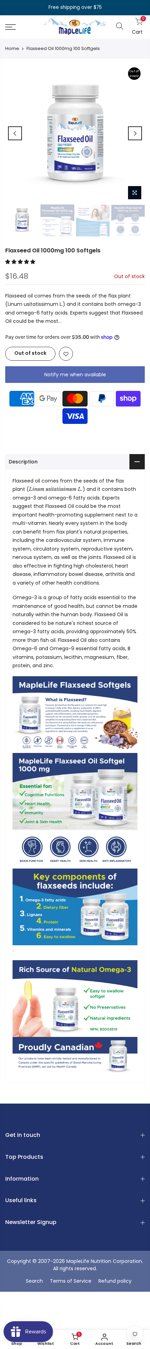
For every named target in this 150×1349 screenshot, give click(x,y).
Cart (136, 26)
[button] (21, 261)
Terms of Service (70, 1280)
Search (34, 1280)
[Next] (135, 133)
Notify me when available (75, 374)
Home (12, 48)
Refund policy (115, 1280)
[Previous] (15, 133)
